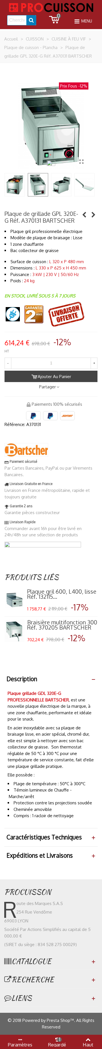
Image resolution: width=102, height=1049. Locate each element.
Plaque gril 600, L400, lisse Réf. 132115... (61, 594)
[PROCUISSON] (51, 7)
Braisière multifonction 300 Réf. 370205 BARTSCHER (62, 625)
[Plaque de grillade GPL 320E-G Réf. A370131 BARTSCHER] (81, 161)
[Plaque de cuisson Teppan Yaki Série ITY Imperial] (93, 214)
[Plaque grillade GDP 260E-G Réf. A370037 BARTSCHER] (84, 214)
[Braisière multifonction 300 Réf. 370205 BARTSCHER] (14, 631)
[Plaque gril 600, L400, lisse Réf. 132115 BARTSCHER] (14, 600)
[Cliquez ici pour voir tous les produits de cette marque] (26, 450)
